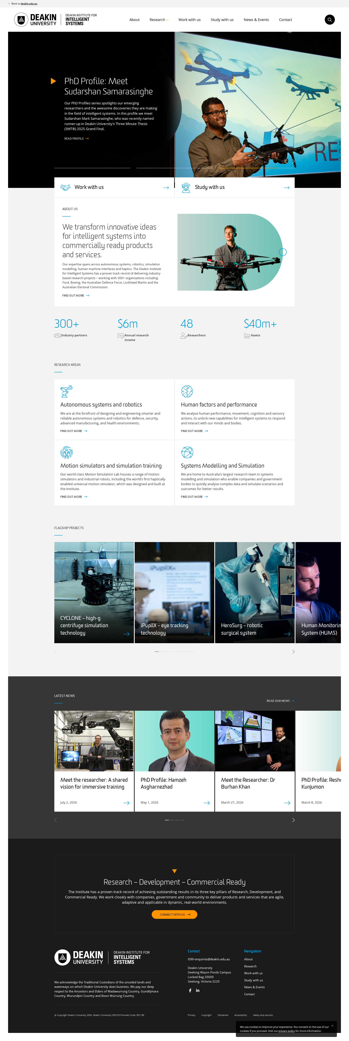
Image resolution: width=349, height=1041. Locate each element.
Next (293, 161)
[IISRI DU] (197, 990)
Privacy (191, 1015)
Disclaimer (223, 1015)
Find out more (75, 138)
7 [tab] (187, 651)
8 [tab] (192, 651)
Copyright (206, 1015)
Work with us (190, 19)
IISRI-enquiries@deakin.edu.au (209, 959)
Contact (285, 19)
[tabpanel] (94, 592)
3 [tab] (167, 651)
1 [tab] (157, 651)
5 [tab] (177, 651)
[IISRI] (190, 990)
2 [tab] (162, 651)
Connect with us (172, 914)
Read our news (278, 701)
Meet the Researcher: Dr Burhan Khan (248, 784)
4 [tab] (172, 651)
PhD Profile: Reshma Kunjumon (324, 784)
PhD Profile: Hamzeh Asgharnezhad (163, 784)
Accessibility (240, 1015)
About (134, 19)
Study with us (222, 19)
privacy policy (287, 1031)
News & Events (256, 19)
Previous (286, 161)
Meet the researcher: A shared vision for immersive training (94, 784)
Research (157, 19)
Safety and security (263, 1015)
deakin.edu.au (29, 3)
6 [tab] (182, 651)
